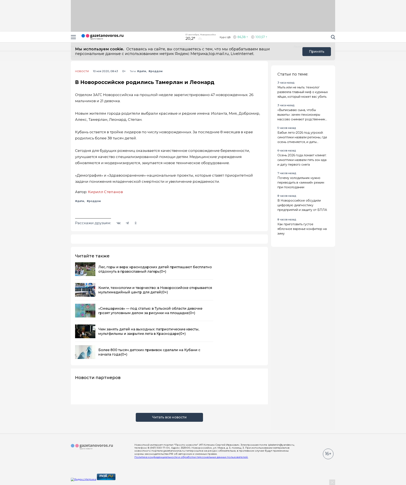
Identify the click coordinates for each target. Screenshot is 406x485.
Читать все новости (169, 417)
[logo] (92, 447)
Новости (82, 71)
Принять (316, 51)
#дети (141, 71)
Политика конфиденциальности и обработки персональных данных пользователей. (191, 457)
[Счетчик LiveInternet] (125, 479)
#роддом (155, 71)
